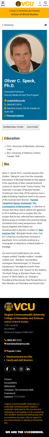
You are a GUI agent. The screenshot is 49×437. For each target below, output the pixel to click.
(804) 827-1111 (14, 340)
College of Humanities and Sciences (24, 11)
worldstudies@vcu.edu (18, 343)
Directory (8, 25)
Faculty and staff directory (19, 360)
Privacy (8, 379)
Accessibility (10, 382)
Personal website (15, 115)
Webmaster (9, 386)
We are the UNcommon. (24, 432)
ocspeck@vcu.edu (16, 100)
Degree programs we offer (19, 356)
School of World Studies (24, 14)
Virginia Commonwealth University (24, 314)
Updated (8, 396)
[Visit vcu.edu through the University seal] (24, 307)
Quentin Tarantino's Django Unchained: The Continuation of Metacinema (20, 203)
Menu (3, 5)
